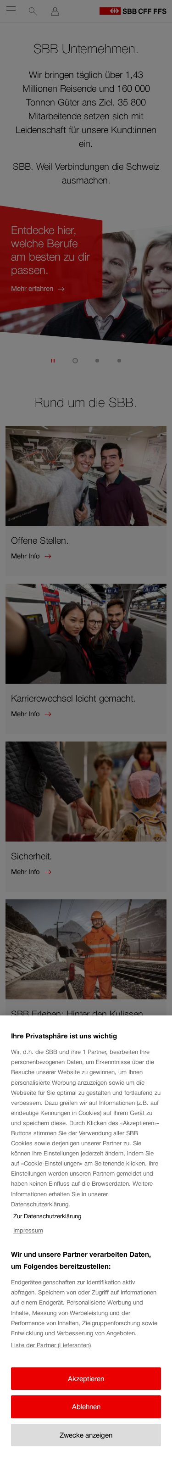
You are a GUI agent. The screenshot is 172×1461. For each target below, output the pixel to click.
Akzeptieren (86, 1379)
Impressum (28, 1230)
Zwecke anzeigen (86, 1435)
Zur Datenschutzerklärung (47, 1216)
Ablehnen (86, 1407)
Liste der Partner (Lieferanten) (51, 1345)
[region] (86, 1238)
